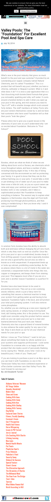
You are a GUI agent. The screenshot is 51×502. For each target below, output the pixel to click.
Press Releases (11, 451)
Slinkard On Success (13, 460)
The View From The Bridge (15, 476)
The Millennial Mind (13, 473)
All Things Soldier (12, 386)
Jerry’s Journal (11, 432)
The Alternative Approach (15, 468)
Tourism (9, 481)
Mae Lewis (9, 440)
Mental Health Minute (14, 443)
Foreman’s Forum (12, 419)
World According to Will (14, 487)
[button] (26, 23)
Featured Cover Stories (14, 413)
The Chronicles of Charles (15, 470)
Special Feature (11, 462)
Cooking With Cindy (13, 400)
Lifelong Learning (12, 438)
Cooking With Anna (13, 397)
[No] (48, 7)
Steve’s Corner (11, 465)
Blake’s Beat (10, 391)
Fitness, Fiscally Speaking (15, 416)
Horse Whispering (12, 427)
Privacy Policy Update (28, 11)
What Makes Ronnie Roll (15, 484)
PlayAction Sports (12, 449)
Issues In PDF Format (13, 429)
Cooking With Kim (12, 402)
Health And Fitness (13, 424)
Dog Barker (10, 410)
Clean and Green (12, 394)
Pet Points (10, 446)
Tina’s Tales (10, 479)
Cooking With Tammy (13, 408)
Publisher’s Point (12, 454)
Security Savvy (11, 457)
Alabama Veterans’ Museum (16, 383)
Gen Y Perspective (12, 421)
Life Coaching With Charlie (16, 435)
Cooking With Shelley (13, 405)
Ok (16, 11)
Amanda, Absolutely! (13, 389)
